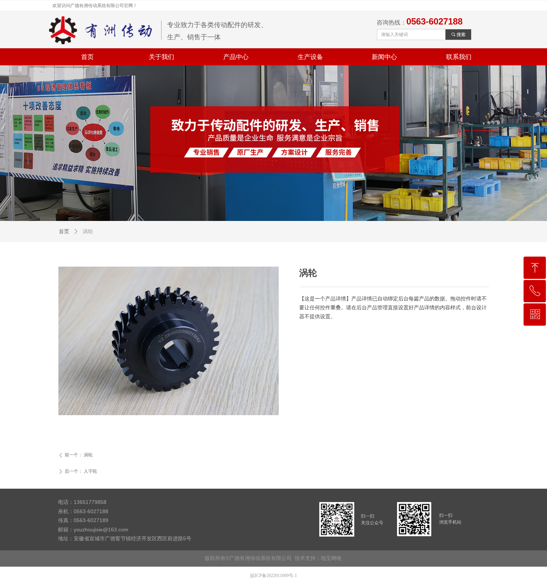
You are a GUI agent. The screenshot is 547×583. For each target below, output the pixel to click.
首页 (64, 231)
